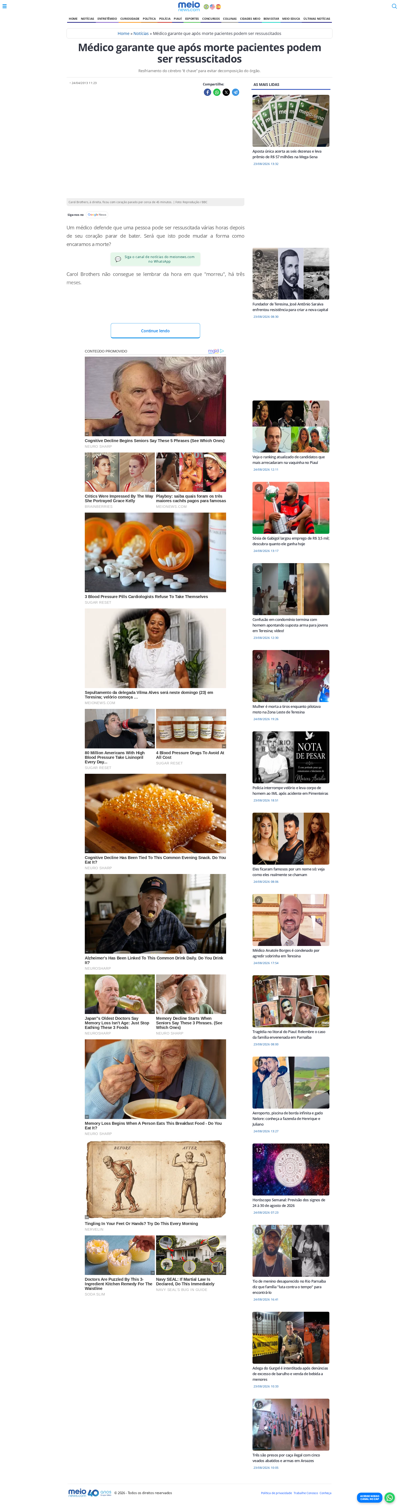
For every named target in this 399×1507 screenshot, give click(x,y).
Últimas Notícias (316, 19)
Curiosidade (129, 19)
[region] (290, 209)
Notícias (87, 19)
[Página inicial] (189, 6)
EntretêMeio (107, 19)
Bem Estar (271, 19)
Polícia (165, 19)
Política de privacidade (276, 1493)
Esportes (192, 19)
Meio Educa (291, 19)
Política (149, 19)
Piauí (178, 19)
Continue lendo (155, 331)
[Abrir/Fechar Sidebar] (4, 6)
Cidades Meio (250, 19)
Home (73, 19)
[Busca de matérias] (394, 7)
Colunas (230, 19)
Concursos (211, 19)
